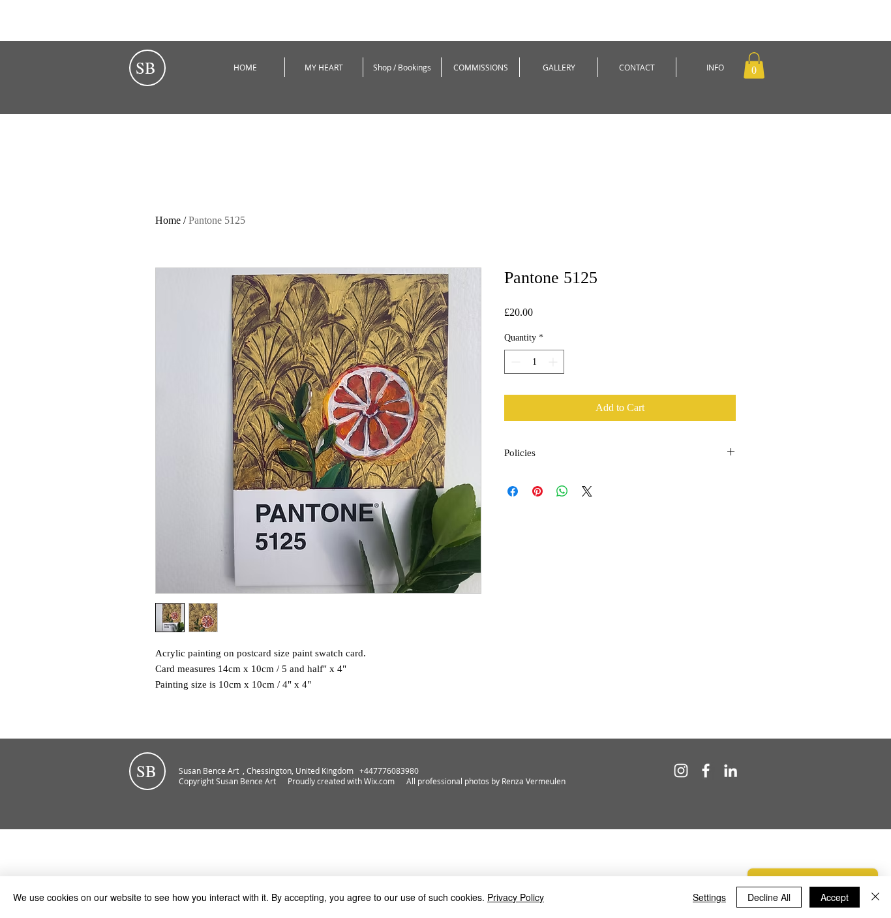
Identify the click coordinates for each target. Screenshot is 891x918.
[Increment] (554, 361)
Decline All (769, 897)
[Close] (875, 897)
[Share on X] (587, 491)
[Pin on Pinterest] (537, 491)
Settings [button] (709, 897)
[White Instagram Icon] (681, 770)
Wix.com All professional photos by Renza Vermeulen (465, 781)
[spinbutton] (534, 361)
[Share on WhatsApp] (562, 491)
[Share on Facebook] (513, 491)
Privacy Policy (515, 897)
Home (168, 220)
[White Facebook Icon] (706, 770)
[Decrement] (514, 361)
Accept (835, 897)
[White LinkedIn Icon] (730, 770)
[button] (754, 65)
